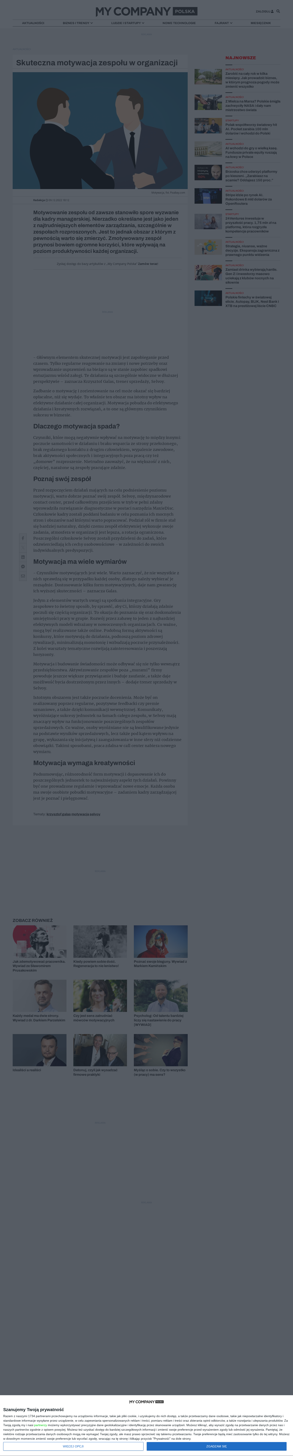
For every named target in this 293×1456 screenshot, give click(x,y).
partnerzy (40, 1425)
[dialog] (146, 1425)
